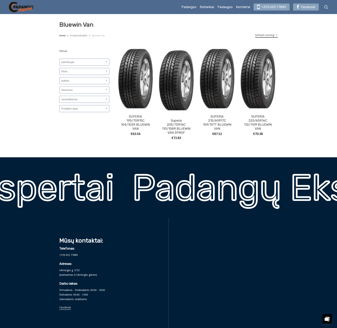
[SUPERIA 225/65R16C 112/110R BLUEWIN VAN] (258, 79)
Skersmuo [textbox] (67, 90)
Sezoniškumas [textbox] (69, 99)
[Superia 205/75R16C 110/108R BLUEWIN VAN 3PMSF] (176, 81)
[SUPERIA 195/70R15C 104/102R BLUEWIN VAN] (135, 79)
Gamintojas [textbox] (67, 62)
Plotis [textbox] (64, 71)
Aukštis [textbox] (65, 80)
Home (62, 35)
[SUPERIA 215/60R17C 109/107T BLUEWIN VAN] (217, 79)
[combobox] (266, 35)
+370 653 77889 (68, 255)
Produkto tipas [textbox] (69, 108)
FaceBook (65, 307)
